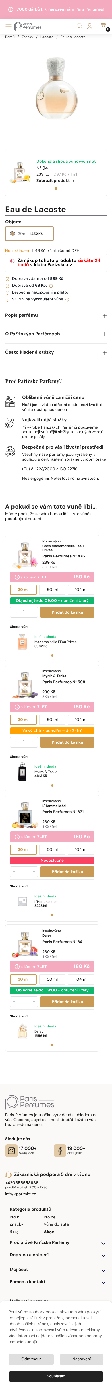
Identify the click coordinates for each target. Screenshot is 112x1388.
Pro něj (50, 1217)
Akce (49, 1232)
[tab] (56, 188)
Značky (27, 37)
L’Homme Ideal (46, 901)
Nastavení (81, 1359)
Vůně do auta (56, 1224)
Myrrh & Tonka (45, 772)
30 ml (23, 590)
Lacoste (46, 37)
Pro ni (15, 1217)
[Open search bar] (79, 26)
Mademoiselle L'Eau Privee (55, 642)
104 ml (81, 590)
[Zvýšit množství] (34, 612)
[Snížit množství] (14, 612)
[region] (56, 89)
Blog (14, 1232)
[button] (56, 315)
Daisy (38, 1031)
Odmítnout (31, 1359)
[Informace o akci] (17, 578)
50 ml (52, 590)
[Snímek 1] (52, 655)
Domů (10, 37)
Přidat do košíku (67, 612)
